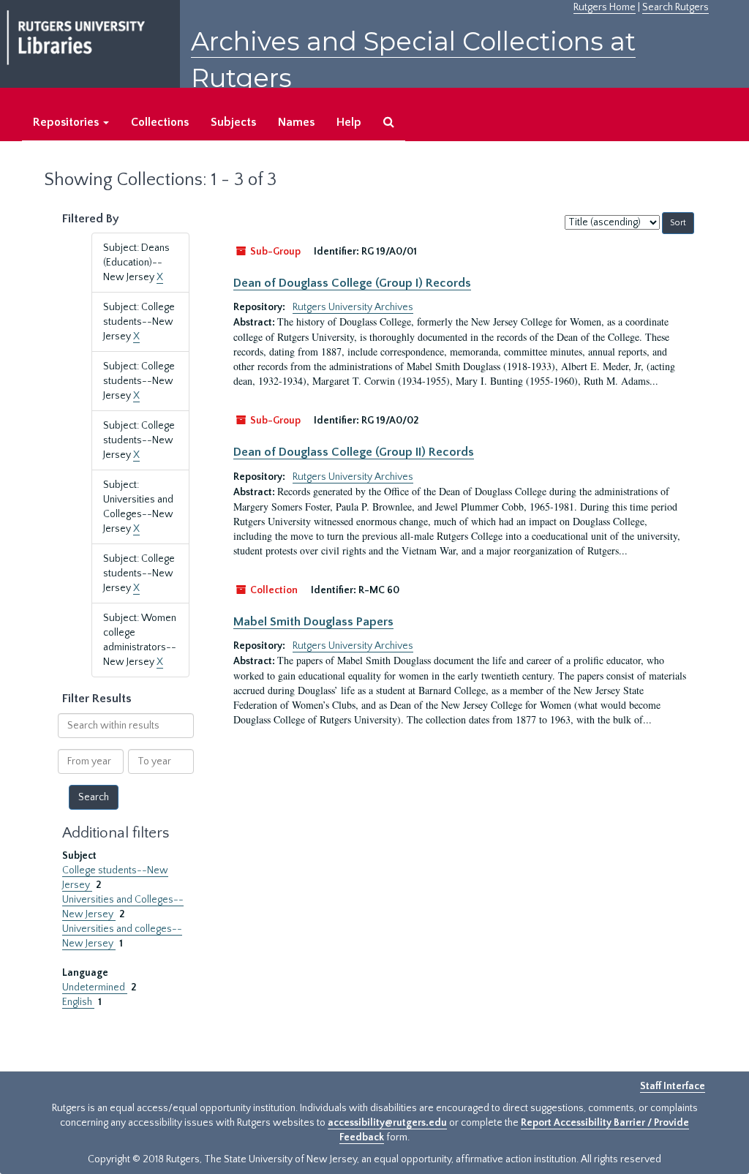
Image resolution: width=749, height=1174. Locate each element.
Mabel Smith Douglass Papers (313, 621)
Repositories (67, 122)
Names (296, 122)
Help (348, 122)
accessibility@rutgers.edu (387, 1123)
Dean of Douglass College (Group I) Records (352, 283)
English (78, 1002)
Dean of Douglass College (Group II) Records (353, 452)
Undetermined (94, 987)
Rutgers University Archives (353, 307)
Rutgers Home (604, 7)
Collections (160, 122)
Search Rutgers (675, 7)
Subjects (233, 122)
